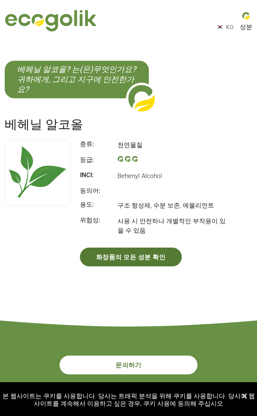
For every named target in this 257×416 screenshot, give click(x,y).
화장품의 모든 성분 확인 (131, 257)
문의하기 (128, 365)
